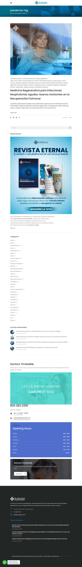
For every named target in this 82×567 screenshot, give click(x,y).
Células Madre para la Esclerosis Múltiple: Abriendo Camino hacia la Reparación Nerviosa (41, 336)
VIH (11, 317)
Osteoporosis (13, 294)
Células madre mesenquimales (25, 80)
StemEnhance (13, 310)
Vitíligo (12, 320)
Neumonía (19, 85)
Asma (24, 78)
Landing (12, 284)
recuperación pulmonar (40, 85)
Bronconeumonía (31, 78)
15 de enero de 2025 (17, 541)
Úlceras (12, 315)
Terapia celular (19, 87)
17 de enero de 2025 (17, 536)
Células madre (13, 80)
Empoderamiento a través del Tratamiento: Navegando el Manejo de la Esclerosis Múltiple (42, 342)
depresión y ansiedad (15, 263)
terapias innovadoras (29, 87)
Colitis (11, 256)
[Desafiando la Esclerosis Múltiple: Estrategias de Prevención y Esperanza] (12, 348)
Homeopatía (13, 281)
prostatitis (13, 302)
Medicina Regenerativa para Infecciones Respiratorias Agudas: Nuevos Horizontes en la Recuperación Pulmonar (39, 94)
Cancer (12, 248)
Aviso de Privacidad (65, 556)
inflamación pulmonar (34, 83)
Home (11, 13)
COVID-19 (36, 80)
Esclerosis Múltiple (15, 271)
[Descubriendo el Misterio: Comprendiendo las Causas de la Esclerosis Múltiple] (12, 332)
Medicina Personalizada (57, 83)
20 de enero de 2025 (17, 529)
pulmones (31, 85)
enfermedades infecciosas (45, 80)
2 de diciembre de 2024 (15, 78)
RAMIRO (66, 117)
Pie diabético (13, 299)
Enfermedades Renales (16, 268)
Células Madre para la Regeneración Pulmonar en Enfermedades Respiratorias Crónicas (39, 539)
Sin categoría (13, 307)
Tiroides (12, 312)
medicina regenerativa (41, 78)
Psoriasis (12, 305)
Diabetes (12, 266)
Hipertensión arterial (15, 279)
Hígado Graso (13, 276)
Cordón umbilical (14, 258)
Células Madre (14, 250)
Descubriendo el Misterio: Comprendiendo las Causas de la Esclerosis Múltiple (38, 331)
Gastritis (12, 274)
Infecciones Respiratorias (22, 83)
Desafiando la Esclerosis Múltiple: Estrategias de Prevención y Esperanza (37, 347)
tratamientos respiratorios (41, 87)
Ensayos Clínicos (57, 80)
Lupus (11, 287)
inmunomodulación (45, 83)
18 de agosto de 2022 (21, 333)
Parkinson (12, 297)
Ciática (12, 253)
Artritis (12, 240)
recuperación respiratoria (53, 85)
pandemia (25, 85)
